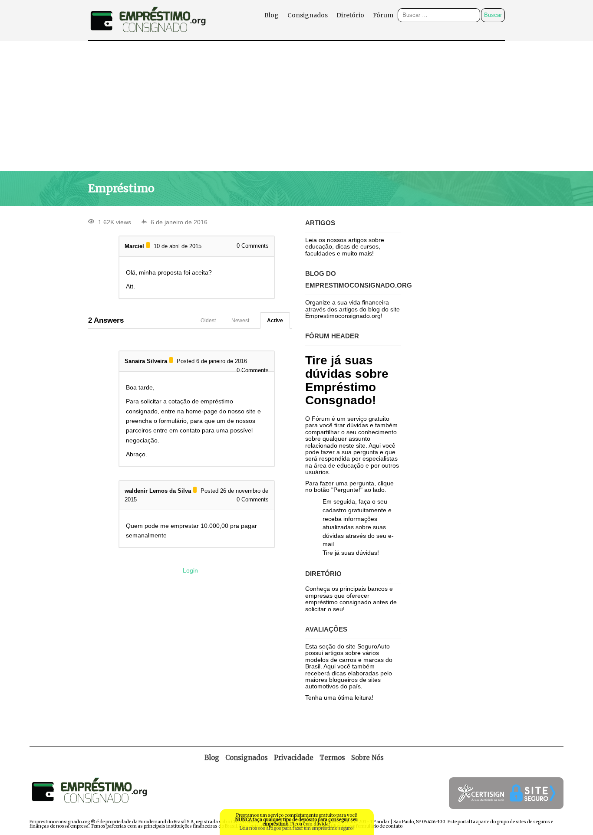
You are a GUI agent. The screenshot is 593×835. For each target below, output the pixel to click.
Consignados (307, 15)
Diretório (350, 15)
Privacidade (293, 757)
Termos (332, 757)
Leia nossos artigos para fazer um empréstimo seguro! (297, 828)
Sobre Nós (367, 757)
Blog (271, 15)
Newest (240, 321)
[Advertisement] (296, 106)
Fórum (383, 15)
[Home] (148, 37)
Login (190, 570)
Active (275, 321)
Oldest (208, 321)
